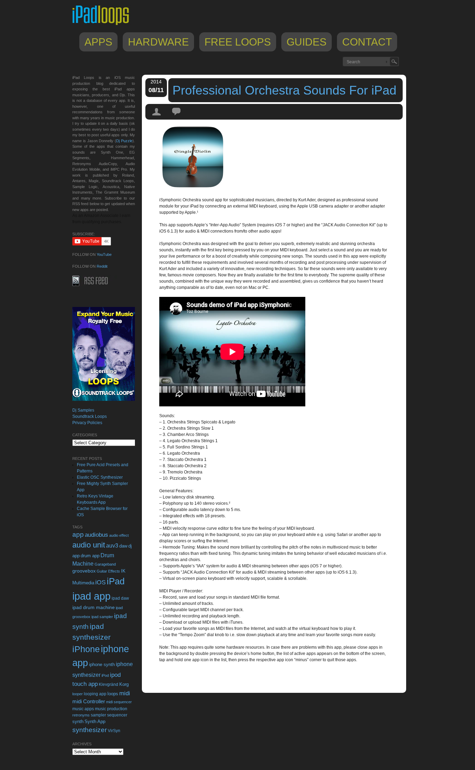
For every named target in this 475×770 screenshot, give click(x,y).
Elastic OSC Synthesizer (100, 477)
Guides (307, 42)
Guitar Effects (108, 571)
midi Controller (88, 701)
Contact (367, 42)
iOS (100, 582)
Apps (98, 42)
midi (124, 693)
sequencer (117, 715)
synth (77, 721)
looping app (95, 693)
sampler (98, 715)
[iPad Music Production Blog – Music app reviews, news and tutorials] (104, 25)
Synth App (94, 721)
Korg (124, 684)
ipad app (91, 596)
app (78, 534)
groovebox (84, 571)
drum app (90, 555)
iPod (105, 675)
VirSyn (114, 730)
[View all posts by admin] (157, 117)
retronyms (81, 715)
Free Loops (237, 42)
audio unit (88, 545)
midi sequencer (119, 702)
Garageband (105, 564)
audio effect (119, 535)
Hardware (158, 42)
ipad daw (120, 598)
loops (112, 693)
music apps (83, 708)
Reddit (102, 266)
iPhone (86, 649)
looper (77, 694)
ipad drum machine (93, 607)
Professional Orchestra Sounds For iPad (284, 90)
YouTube (104, 254)
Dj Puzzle (124, 141)
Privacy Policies (87, 422)
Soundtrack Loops (89, 416)
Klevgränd (108, 684)
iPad (115, 581)
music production (111, 708)
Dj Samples (83, 410)
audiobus (96, 535)
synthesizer (89, 729)
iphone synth (102, 664)
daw (123, 546)
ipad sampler (102, 617)
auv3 (112, 546)
